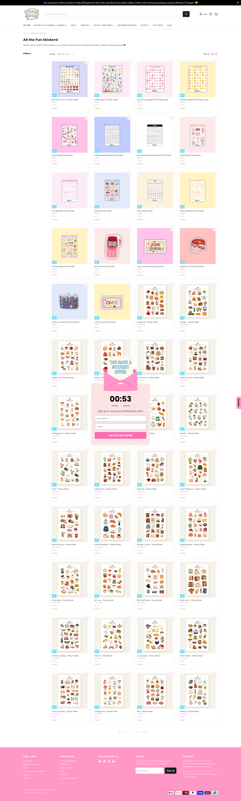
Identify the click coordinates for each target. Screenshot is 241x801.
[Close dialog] (148, 354)
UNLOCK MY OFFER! (120, 435)
